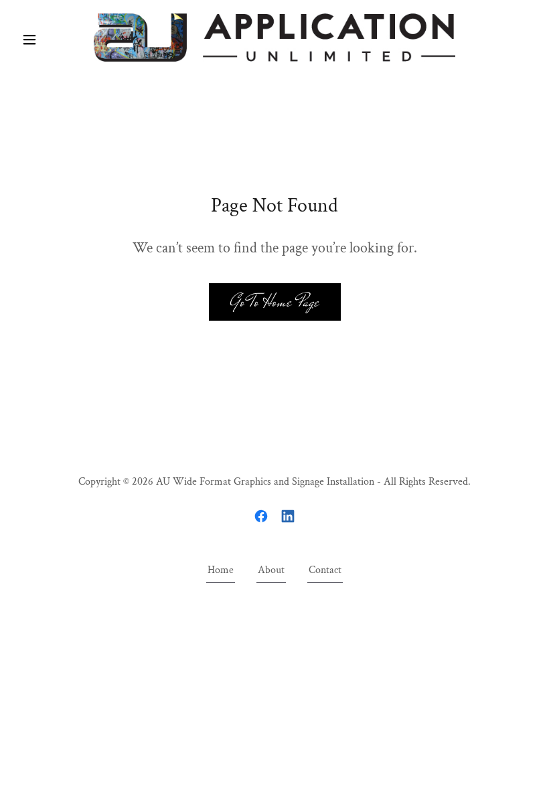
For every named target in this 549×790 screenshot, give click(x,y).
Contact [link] (325, 570)
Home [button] (221, 570)
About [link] (271, 570)
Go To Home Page (274, 301)
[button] (55, 39)
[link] (274, 37)
